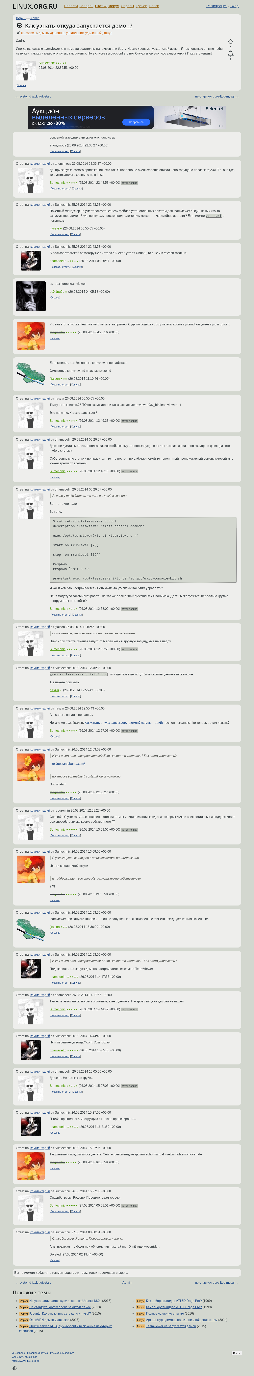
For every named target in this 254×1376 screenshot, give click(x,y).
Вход (234, 6)
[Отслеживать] (230, 53)
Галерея (86, 6)
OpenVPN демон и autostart (49, 1319)
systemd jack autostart (35, 96)
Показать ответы (60, 188)
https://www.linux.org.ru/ (25, 1360)
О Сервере (18, 1352)
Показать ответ (59, 151)
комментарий (40, 163)
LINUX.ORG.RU (35, 6)
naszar (54, 228)
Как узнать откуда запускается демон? (78, 25)
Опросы (127, 6)
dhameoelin (58, 261)
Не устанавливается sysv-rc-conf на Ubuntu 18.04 (65, 1300)
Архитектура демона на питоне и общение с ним (181, 1319)
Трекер (141, 6)
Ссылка (21, 85)
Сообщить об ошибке (24, 1356)
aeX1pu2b (57, 291)
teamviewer (29, 32)
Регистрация (216, 6)
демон (43, 32)
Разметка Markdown (62, 1352)
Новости (71, 6)
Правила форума (37, 1352)
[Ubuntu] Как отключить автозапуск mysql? (60, 1313)
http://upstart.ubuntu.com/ (67, 763)
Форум (113, 6)
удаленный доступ (98, 32)
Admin (34, 18)
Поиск (154, 6)
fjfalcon (55, 378)
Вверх (237, 1353)
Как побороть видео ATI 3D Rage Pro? (174, 1300)
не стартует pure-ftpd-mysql (215, 96)
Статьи (101, 6)
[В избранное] (230, 41)
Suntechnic (47, 63)
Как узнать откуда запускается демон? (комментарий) (124, 722)
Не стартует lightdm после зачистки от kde (60, 1307)
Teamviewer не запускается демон (171, 1326)
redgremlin (57, 332)
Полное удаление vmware (165, 1313)
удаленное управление (67, 32)
